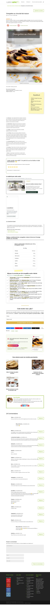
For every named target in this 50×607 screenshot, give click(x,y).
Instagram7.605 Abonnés (8, 594)
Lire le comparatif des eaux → (32, 192)
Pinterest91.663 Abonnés (8, 580)
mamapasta (13, 477)
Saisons (13, 5)
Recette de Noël (17, 5)
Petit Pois (13, 533)
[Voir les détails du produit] (12, 201)
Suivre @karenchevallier (13, 345)
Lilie (12, 464)
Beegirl (12, 520)
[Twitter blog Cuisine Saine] (25, 405)
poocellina (13, 490)
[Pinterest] (28, 405)
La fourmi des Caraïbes (15, 437)
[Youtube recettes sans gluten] (21, 405)
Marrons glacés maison (11, 230)
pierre (12, 470)
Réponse (41, 418)
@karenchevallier (24, 347)
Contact (38, 589)
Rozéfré (12, 450)
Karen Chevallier (10, 15)
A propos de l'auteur (40, 588)
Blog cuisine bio (19, 526)
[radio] (9, 167)
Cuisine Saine (9, 5)
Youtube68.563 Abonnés (8, 585)
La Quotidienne (10, 207)
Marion (12, 430)
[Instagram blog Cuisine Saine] (27, 405)
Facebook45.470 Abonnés (8, 589)
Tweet (12, 417)
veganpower (13, 513)
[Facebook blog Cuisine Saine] (23, 405)
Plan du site (38, 592)
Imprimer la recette (39, 10)
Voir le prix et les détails (11, 216)
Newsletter (38, 591)
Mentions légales (28, 603)
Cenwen (12, 499)
